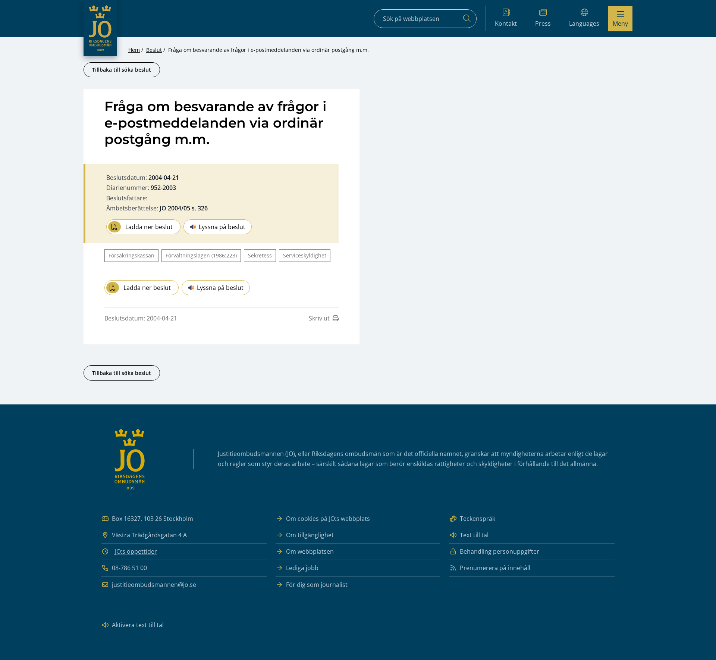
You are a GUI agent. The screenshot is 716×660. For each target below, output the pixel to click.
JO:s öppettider (136, 551)
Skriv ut (319, 318)
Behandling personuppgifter (499, 551)
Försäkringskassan (131, 255)
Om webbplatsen (310, 551)
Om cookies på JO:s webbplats (328, 518)
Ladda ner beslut (149, 227)
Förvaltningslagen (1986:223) (201, 255)
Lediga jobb (302, 568)
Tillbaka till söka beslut (121, 69)
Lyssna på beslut (222, 227)
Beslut (154, 49)
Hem (134, 49)
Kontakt (506, 23)
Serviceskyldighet (304, 255)
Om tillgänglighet (310, 535)
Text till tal (474, 535)
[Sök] (467, 18)
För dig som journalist (317, 585)
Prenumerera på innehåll (495, 568)
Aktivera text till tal (138, 625)
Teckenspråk (477, 518)
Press (543, 23)
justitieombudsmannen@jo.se (154, 585)
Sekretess (260, 255)
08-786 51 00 (129, 568)
